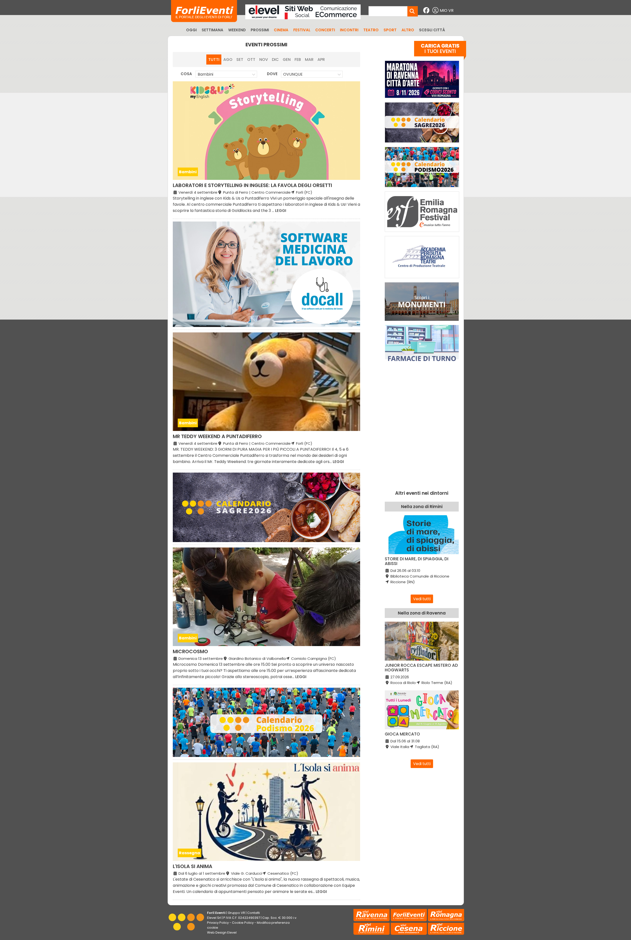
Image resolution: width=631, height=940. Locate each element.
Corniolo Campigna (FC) (313, 658)
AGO (227, 59)
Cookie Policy (243, 922)
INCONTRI (349, 30)
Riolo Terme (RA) (436, 682)
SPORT (390, 30)
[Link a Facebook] (427, 10)
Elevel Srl (214, 917)
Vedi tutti (422, 599)
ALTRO (408, 30)
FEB (298, 59)
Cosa (186, 73)
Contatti (253, 912)
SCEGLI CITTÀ (432, 30)
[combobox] (226, 74)
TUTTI (213, 59)
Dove (272, 73)
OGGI (191, 30)
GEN (287, 59)
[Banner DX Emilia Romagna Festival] (422, 233)
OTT (251, 59)
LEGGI (280, 210)
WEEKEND (237, 30)
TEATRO (371, 30)
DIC (275, 59)
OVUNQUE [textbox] (293, 74)
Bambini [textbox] (205, 74)
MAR (309, 59)
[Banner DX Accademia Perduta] (422, 279)
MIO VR (447, 10)
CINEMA (281, 30)
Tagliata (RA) (426, 746)
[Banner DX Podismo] (422, 188)
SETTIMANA (212, 30)
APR (321, 59)
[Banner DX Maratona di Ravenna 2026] (422, 99)
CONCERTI (325, 30)
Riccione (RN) (402, 581)
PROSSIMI (260, 30)
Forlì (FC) (303, 192)
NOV (263, 59)
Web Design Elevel (222, 932)
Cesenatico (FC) (282, 873)
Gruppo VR (236, 912)
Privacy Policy (218, 922)
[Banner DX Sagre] (422, 144)
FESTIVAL (301, 30)
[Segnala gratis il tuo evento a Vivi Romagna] (440, 51)
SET (239, 59)
